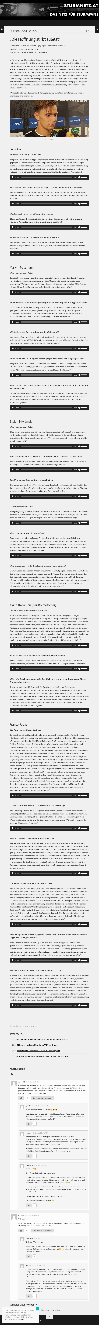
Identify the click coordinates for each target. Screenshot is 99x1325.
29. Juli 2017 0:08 (40, 1265)
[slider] (84, 177)
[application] (49, 177)
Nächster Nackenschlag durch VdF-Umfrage (37, 1045)
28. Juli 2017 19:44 (41, 1165)
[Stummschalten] (79, 177)
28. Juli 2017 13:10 (34, 1082)
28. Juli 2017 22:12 (32, 1215)
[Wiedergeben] (13, 177)
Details (21, 1319)
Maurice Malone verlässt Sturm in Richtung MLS (38, 1050)
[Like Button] (21, 1098)
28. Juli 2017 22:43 (41, 1238)
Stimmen (33, 31)
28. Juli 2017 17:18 (41, 1106)
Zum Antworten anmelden (42, 1098)
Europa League (20, 31)
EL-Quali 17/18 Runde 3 (30, 1026)
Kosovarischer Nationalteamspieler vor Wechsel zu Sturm (43, 1056)
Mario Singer (18, 49)
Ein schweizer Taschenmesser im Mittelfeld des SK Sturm (42, 1039)
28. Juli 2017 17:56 (41, 1133)
